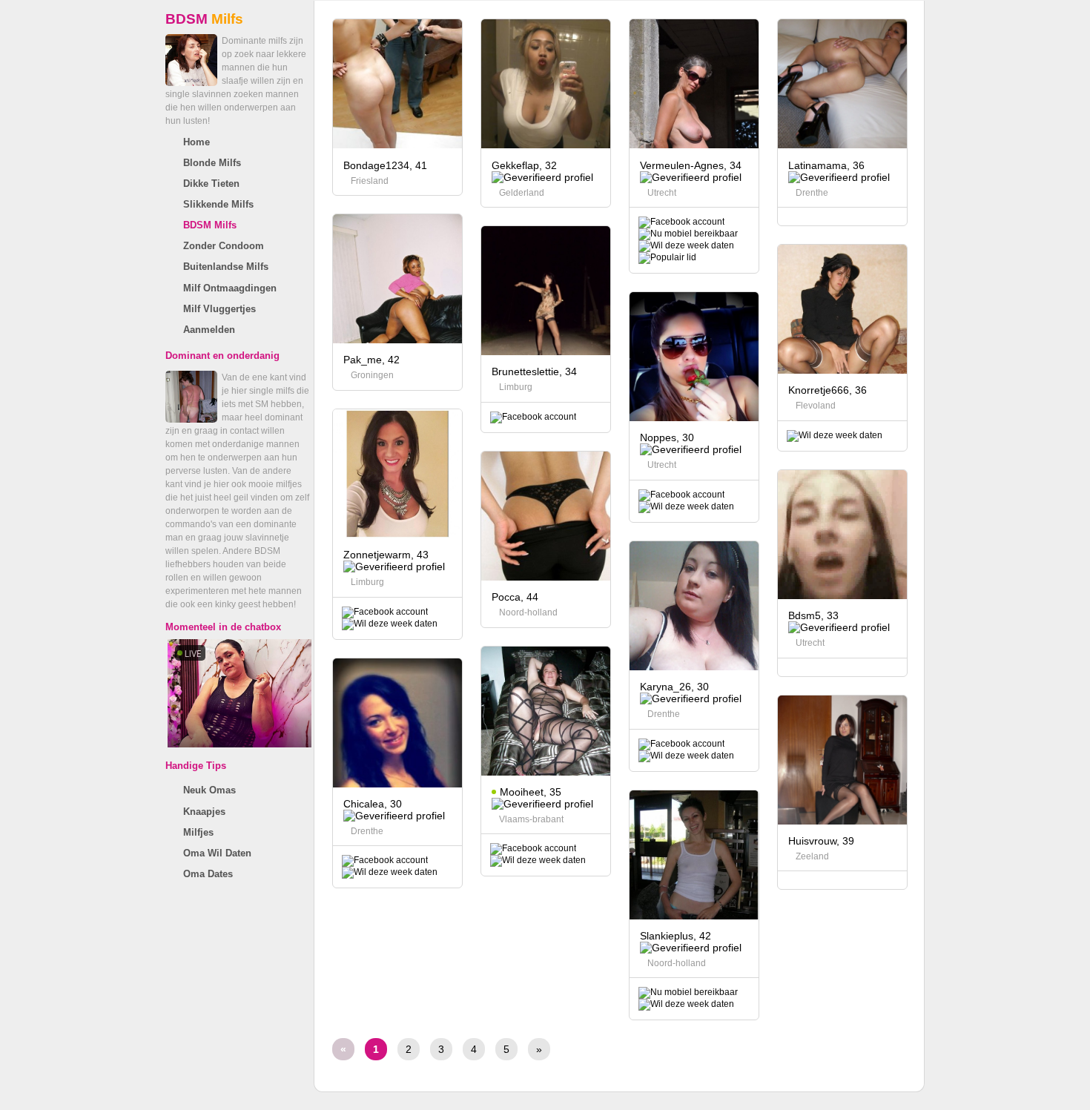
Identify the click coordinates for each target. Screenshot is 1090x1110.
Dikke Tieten (211, 183)
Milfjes (198, 832)
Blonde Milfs (212, 162)
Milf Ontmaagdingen (230, 288)
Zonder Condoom (223, 245)
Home (196, 142)
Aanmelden (209, 329)
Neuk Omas (209, 790)
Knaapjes (204, 811)
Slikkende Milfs (218, 204)
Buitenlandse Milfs (225, 266)
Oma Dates (208, 873)
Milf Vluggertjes (219, 308)
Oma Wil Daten (217, 853)
